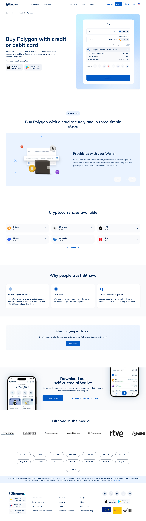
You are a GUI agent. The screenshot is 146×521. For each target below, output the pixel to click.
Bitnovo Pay (37, 498)
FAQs (82, 498)
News (82, 502)
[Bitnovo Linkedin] (117, 493)
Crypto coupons (38, 502)
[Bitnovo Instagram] (104, 493)
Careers (62, 506)
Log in (118, 4)
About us (62, 502)
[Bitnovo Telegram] (130, 493)
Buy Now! (73, 343)
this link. (117, 480)
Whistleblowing (86, 511)
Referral (62, 498)
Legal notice (37, 506)
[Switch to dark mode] (134, 4)
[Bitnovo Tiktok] (123, 493)
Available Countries (66, 511)
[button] (139, 4)
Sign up (110, 4)
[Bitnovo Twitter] (111, 493)
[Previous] (117, 179)
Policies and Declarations (42, 511)
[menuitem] (34, 4)
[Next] (132, 179)
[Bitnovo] (12, 4)
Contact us (84, 506)
